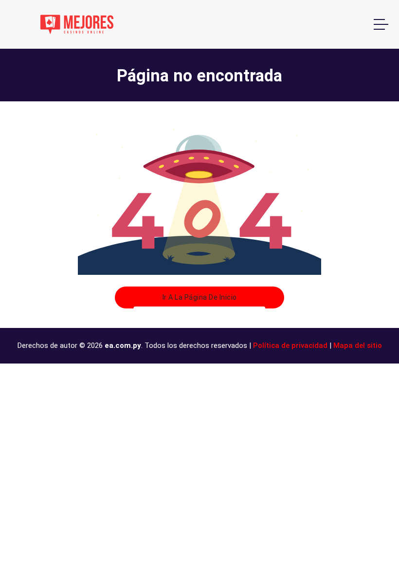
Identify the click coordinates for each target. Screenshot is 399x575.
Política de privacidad (290, 345)
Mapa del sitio (357, 345)
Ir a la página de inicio (200, 297)
